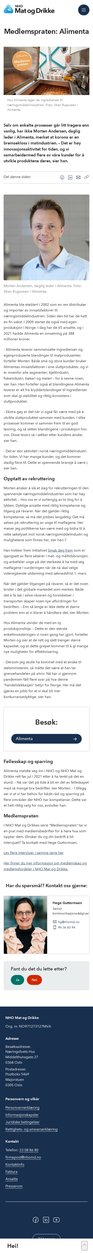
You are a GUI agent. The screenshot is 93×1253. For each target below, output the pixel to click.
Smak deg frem (60, 550)
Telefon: (21, 1150)
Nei (34, 980)
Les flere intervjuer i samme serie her (34, 853)
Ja (17, 980)
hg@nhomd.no (68, 922)
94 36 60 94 (66, 927)
